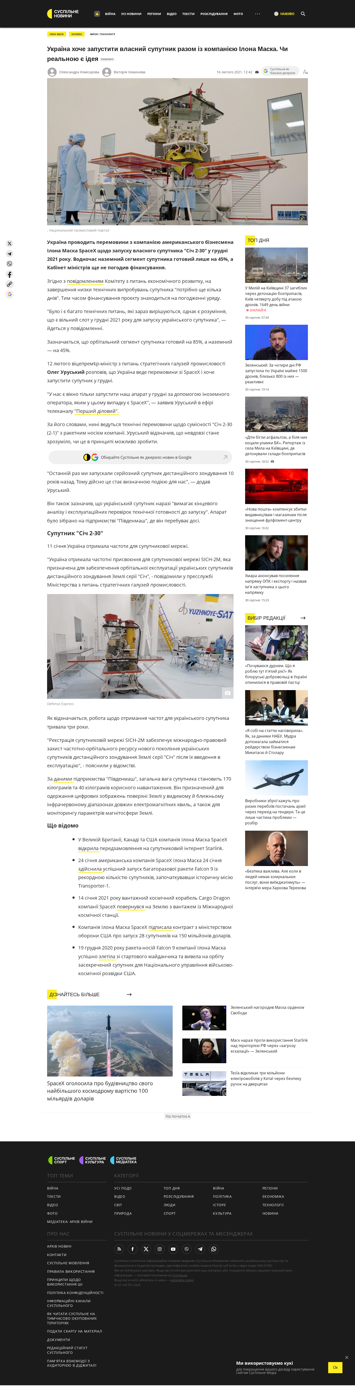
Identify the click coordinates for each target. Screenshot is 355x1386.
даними (63, 779)
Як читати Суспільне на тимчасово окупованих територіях (72, 1318)
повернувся (131, 906)
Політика (222, 1196)
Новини (270, 1213)
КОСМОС (76, 34)
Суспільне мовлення (68, 1263)
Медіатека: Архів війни (69, 1221)
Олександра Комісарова (79, 72)
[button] (9, 243)
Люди (170, 1205)
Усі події (122, 1188)
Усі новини (131, 14)
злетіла (107, 956)
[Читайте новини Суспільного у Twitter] (146, 1249)
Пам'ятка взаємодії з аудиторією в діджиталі (71, 1363)
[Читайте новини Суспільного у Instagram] (159, 1249)
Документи (58, 1339)
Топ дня (172, 1188)
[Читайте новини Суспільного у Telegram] (200, 1249)
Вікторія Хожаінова (129, 72)
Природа (123, 1213)
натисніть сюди (181, 1280)
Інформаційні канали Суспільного (69, 1303)
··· (258, 13)
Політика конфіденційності (75, 1292)
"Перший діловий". (96, 411)
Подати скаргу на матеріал (74, 1331)
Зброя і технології (102, 34)
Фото (238, 14)
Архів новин (59, 1246)
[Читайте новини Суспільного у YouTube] (173, 1249)
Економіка (273, 1196)
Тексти (188, 14)
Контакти (57, 1254)
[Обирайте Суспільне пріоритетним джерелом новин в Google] (9, 294)
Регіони (154, 14)
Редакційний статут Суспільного (67, 1350)
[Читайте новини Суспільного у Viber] (187, 1249)
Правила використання (71, 1271)
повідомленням (85, 281)
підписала (161, 927)
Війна (110, 14)
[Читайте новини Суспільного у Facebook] (132, 1249)
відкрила (89, 848)
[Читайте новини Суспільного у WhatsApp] (214, 1249)
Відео (172, 14)
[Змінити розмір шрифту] (305, 72)
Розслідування (214, 14)
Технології (273, 1205)
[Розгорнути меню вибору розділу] (97, 14)
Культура (222, 1213)
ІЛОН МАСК (57, 34)
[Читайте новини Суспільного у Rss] (119, 1249)
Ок (335, 1367)
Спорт (170, 1213)
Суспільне (179, 1275)
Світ (118, 1205)
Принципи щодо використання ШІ (65, 1282)
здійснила (90, 869)
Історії (219, 1205)
